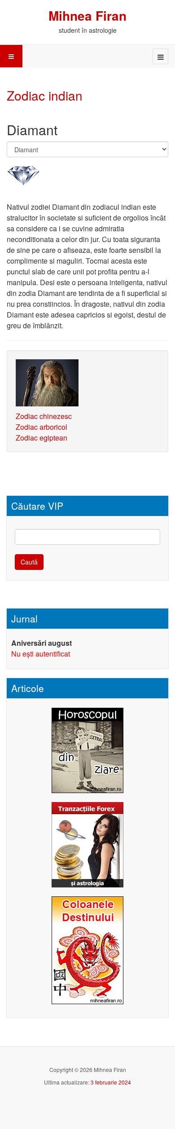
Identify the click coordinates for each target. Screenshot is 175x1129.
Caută (29, 561)
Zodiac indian (45, 95)
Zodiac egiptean (41, 437)
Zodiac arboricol (41, 427)
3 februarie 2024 (111, 1082)
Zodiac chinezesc (44, 416)
